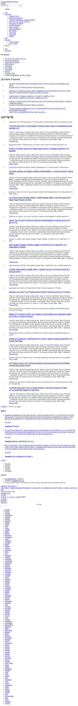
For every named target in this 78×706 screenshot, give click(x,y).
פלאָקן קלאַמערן (14, 16)
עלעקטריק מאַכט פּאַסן (16, 23)
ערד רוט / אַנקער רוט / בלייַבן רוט (19, 22)
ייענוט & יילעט (9, 64)
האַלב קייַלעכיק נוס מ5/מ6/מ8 (53, 488)
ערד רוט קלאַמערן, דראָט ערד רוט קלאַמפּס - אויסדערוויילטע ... (28, 98)
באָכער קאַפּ (12, 31)
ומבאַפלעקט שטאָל (15, 29)
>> (15, 406)
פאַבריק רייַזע (13, 43)
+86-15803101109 (11, 479)
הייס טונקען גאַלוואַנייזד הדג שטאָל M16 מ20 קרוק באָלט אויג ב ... (29, 92)
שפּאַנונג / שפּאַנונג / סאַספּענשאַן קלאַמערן (22, 20)
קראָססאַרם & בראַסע (16, 18)
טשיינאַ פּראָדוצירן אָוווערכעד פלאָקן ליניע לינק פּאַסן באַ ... (27, 87)
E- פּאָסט (3, 499)
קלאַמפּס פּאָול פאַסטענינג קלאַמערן (20, 488)
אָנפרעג (15, 141)
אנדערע (11, 36)
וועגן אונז (7, 40)
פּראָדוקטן (8, 14)
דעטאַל (11, 141)
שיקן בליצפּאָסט (6, 493)
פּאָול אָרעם (73, 488)
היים (6, 12)
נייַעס (6, 38)
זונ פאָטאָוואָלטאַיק (14, 25)
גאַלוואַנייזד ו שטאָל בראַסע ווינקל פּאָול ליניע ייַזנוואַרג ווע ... (27, 105)
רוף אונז (7, 45)
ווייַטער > (18, 406)
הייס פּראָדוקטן (12, 486)
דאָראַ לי (3, 495)
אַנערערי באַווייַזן (14, 42)
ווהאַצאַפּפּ (4, 501)
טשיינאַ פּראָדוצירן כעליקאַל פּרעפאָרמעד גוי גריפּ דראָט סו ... (27, 112)
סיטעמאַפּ (4, 486)
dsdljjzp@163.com (18, 481)
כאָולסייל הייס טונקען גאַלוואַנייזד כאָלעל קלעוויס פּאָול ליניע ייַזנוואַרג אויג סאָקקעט (39, 292)
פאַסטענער (12, 34)
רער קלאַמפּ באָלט (38, 488)
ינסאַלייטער (12, 32)
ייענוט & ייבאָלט (14, 27)
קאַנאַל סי (66, 488)
